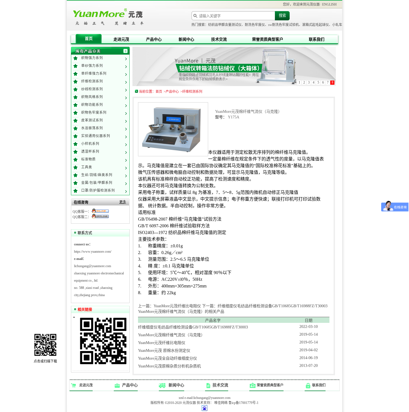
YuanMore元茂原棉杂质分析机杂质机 (169, 366)
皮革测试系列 (92, 120)
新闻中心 (186, 39)
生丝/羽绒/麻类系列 (96, 175)
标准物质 (88, 159)
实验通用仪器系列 (95, 136)
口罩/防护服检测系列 (98, 190)
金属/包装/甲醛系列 (96, 183)
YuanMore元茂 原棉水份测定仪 (164, 350)
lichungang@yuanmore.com (92, 266)
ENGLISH (329, 4)
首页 (89, 38)
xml (181, 398)
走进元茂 (121, 39)
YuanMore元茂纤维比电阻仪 (161, 343)
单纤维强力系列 (94, 73)
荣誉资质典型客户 (267, 39)
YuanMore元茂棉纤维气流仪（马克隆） (171, 335)
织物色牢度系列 (94, 112)
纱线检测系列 (92, 89)
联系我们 (316, 39)
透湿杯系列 (90, 151)
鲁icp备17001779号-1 (243, 403)
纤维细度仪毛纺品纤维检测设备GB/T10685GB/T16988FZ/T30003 (193, 327)
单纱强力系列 (92, 66)
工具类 (86, 167)
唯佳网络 (221, 403)
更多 (122, 202)
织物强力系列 (92, 58)
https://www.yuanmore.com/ (92, 251)
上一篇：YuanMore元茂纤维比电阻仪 (169, 306)
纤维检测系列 (92, 81)
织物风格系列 (92, 97)
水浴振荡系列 (92, 128)
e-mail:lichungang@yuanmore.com (207, 398)
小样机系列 (90, 144)
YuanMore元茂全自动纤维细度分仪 (167, 358)
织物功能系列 (92, 105)
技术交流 (219, 39)
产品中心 (154, 39)
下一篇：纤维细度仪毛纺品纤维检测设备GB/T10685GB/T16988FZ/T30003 (264, 306)
